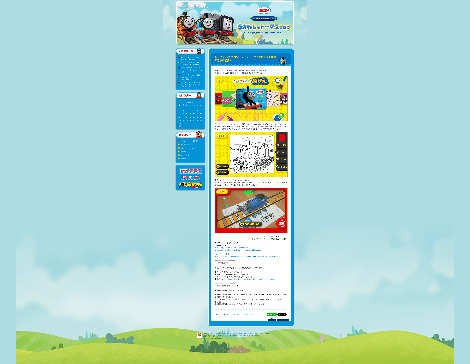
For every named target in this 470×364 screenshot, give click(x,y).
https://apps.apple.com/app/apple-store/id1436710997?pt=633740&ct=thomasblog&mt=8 (249, 256)
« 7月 (179, 126)
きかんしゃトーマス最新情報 (189, 141)
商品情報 (183, 151)
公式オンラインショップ (188, 148)
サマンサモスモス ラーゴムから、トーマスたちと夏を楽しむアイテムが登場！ (191, 70)
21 (197, 117)
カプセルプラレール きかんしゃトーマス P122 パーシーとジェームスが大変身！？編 (191, 84)
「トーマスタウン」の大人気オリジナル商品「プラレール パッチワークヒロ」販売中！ (191, 77)
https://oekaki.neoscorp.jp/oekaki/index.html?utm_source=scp (252, 279)
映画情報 (183, 158)
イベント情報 (185, 155)
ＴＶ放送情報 (185, 144)
